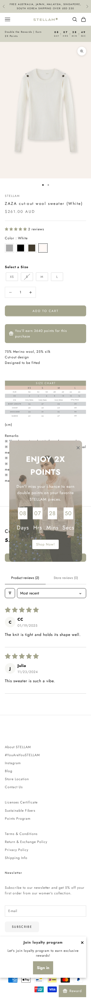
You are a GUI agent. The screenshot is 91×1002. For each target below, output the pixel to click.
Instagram (13, 763)
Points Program (18, 818)
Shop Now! (45, 544)
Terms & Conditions (21, 833)
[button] (16, 229)
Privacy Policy (16, 849)
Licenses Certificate (21, 802)
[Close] (82, 942)
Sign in (43, 967)
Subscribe (22, 926)
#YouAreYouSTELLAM (22, 755)
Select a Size (16, 267)
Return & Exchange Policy (26, 841)
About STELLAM (18, 747)
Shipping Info (16, 857)
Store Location (17, 779)
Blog (8, 771)
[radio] (9, 248)
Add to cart (45, 311)
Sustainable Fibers (20, 810)
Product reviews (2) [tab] (25, 577)
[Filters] (10, 593)
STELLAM (12, 196)
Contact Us (14, 787)
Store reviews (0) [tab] (66, 577)
